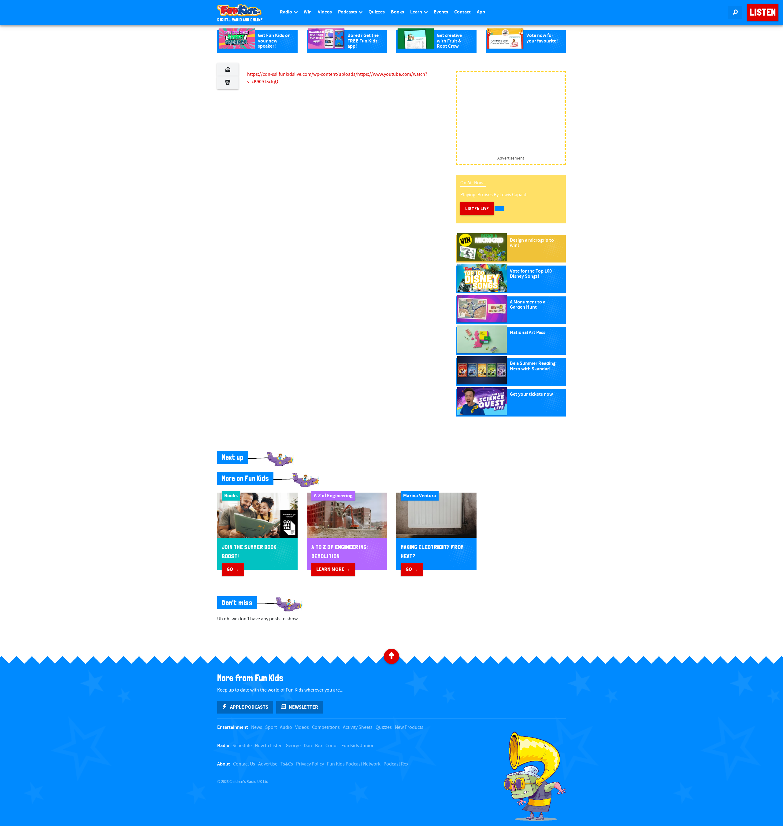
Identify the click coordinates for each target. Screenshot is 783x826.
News (256, 727)
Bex (318, 746)
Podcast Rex (396, 764)
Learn (416, 12)
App (481, 12)
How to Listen (269, 746)
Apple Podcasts (249, 707)
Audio (286, 727)
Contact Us (244, 764)
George (293, 746)
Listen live (477, 208)
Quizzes (377, 12)
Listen (763, 12)
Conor (331, 746)
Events (441, 12)
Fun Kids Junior (357, 746)
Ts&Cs (286, 764)
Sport (271, 727)
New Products (409, 727)
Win (308, 12)
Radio (286, 12)
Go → (233, 569)
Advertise (267, 764)
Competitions (326, 727)
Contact (462, 12)
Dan (308, 746)
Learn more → (333, 569)
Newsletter (303, 707)
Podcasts (348, 12)
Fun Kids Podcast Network (353, 764)
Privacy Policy (310, 764)
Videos (325, 12)
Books (397, 12)
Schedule (242, 746)
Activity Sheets (358, 727)
